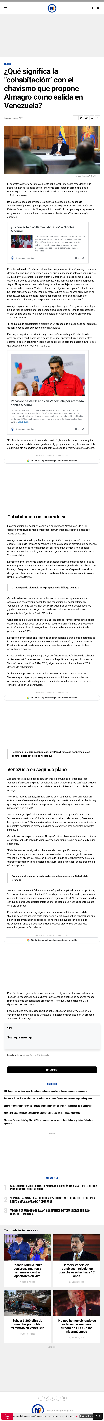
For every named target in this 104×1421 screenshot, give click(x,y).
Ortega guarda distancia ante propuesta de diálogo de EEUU (45, 587)
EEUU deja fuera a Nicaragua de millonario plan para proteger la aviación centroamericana (45, 1091)
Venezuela (45, 1055)
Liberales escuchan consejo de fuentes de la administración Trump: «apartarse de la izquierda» (48, 1105)
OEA (38, 1055)
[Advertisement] (52, 35)
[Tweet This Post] (80, 117)
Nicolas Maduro (29, 1055)
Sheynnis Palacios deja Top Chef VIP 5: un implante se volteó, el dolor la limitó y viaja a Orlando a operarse (48, 1122)
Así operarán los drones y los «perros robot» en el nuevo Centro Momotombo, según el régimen (48, 1098)
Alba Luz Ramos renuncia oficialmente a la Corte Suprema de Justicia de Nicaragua (42, 1112)
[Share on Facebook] (75, 117)
